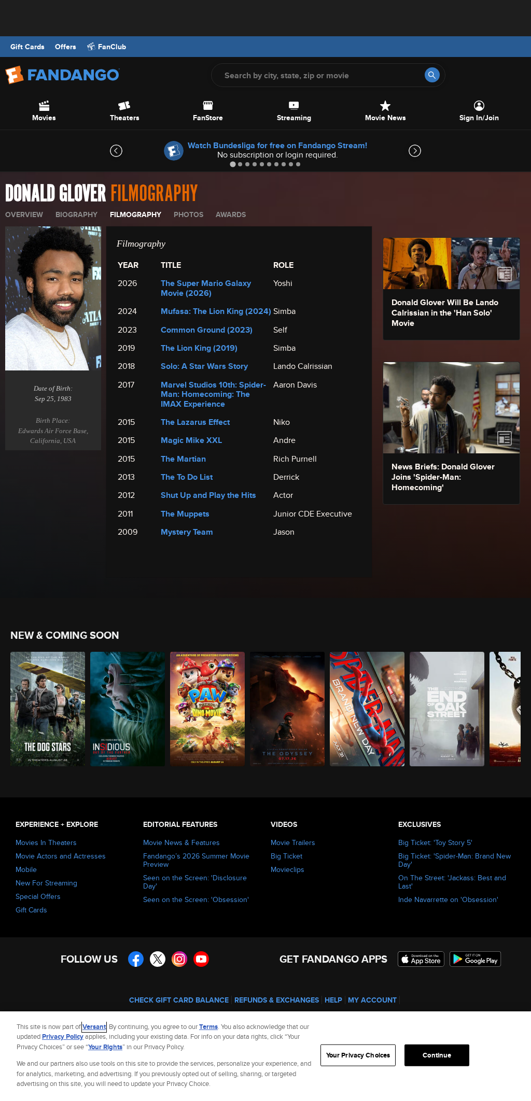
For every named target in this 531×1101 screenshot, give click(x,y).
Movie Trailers (293, 842)
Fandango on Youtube (201, 959)
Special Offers (38, 896)
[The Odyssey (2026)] (287, 709)
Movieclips (287, 869)
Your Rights (105, 1047)
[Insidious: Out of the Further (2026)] (127, 709)
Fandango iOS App (421, 959)
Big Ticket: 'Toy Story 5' (435, 842)
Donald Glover (55, 194)
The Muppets (185, 514)
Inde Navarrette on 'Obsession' (448, 899)
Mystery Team (187, 532)
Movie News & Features (181, 842)
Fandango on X (157, 959)
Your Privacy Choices (358, 1055)
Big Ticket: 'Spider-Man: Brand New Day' (454, 860)
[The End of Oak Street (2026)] (447, 709)
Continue (437, 1055)
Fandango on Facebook (136, 959)
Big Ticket (286, 856)
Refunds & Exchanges (276, 1000)
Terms (208, 1027)
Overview (24, 214)
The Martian (183, 459)
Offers (65, 46)
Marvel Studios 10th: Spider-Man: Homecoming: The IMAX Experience (213, 394)
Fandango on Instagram (179, 959)
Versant (94, 1027)
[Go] (432, 74)
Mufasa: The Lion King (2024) (216, 311)
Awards (231, 214)
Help (333, 1000)
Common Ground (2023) (207, 330)
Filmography (135, 214)
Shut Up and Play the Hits (208, 495)
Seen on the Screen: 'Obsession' (196, 899)
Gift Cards (27, 46)
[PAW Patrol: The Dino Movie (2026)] (207, 709)
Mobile (26, 869)
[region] (265, 1056)
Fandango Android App (475, 959)
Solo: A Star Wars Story (204, 366)
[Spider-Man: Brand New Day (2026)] (367, 709)
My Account (372, 1000)
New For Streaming (46, 883)
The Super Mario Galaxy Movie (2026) (206, 287)
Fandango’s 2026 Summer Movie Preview (196, 860)
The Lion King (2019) (199, 348)
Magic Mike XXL (191, 440)
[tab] (232, 164)
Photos (188, 214)
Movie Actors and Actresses (61, 856)
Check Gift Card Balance (179, 1000)
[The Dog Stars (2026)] (47, 709)
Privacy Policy (62, 1036)
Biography (76, 214)
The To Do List (187, 477)
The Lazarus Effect (195, 422)
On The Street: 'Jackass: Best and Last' (452, 882)
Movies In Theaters (46, 842)
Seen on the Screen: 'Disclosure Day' (195, 882)
